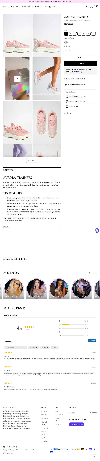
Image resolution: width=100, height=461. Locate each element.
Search (43, 438)
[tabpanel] (50, 369)
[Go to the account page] (91, 7)
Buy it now (80, 63)
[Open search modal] (87, 7)
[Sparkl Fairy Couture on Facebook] (70, 420)
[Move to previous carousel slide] (90, 246)
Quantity (67, 46)
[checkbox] (54, 347)
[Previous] (20, 1)
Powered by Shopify (8, 454)
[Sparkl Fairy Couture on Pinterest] (76, 420)
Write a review (92, 340)
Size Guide (72, 92)
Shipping (67, 79)
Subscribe (93, 413)
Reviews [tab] (8, 341)
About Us (43, 415)
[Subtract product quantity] (66, 50)
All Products (44, 411)
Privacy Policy (45, 428)
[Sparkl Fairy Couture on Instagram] (73, 420)
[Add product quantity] (72, 50)
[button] (73, 321)
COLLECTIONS (59, 415)
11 (93, 33)
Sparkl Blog (44, 441)
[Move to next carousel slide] (95, 246)
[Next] (80, 1)
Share (69, 113)
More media (32, 160)
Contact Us (44, 418)
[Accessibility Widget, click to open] (97, 230)
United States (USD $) (11, 447)
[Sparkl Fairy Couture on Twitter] (82, 420)
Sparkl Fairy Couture (70, 20)
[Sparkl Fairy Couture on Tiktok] (79, 420)
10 (88, 33)
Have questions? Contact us (77, 101)
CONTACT (57, 425)
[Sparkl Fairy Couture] (50, 6)
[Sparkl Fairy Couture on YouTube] (85, 420)
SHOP (56, 411)
